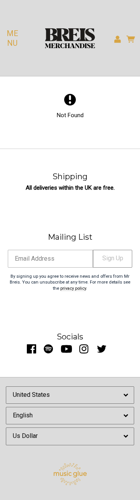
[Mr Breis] (70, 38)
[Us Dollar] (70, 436)
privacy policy (73, 288)
